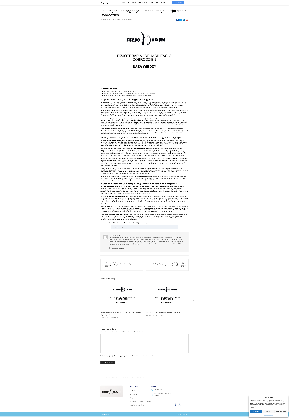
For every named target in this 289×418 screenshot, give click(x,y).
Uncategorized (127, 19)
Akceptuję (256, 411)
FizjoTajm (105, 2)
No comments (114, 317)
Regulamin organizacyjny (138, 405)
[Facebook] (175, 404)
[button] (286, 397)
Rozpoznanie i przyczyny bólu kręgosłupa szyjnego (120, 91)
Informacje (131, 2)
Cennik (123, 2)
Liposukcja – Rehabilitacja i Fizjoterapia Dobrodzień (163, 312)
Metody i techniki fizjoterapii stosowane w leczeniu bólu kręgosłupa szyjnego (129, 93)
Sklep (163, 2)
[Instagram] (179, 404)
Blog (157, 2)
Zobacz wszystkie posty (119, 248)
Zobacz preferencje (280, 411)
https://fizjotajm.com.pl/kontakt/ (143, 223)
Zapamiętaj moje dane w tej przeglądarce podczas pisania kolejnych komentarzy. (129, 356)
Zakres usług (142, 2)
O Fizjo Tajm (134, 394)
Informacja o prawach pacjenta (140, 401)
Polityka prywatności (268, 415)
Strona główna (103, 377)
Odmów (268, 411)
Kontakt (151, 2)
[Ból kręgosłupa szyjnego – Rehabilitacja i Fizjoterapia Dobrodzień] (177, 20)
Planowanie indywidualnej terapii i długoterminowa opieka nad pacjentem (127, 95)
